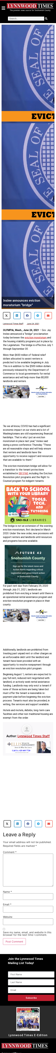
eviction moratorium (36, 337)
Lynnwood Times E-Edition (28, 1035)
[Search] (46, 19)
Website (7, 917)
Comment (9, 852)
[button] (6, 315)
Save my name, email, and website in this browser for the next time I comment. (27, 933)
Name (7, 891)
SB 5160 (23, 473)
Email (7, 904)
